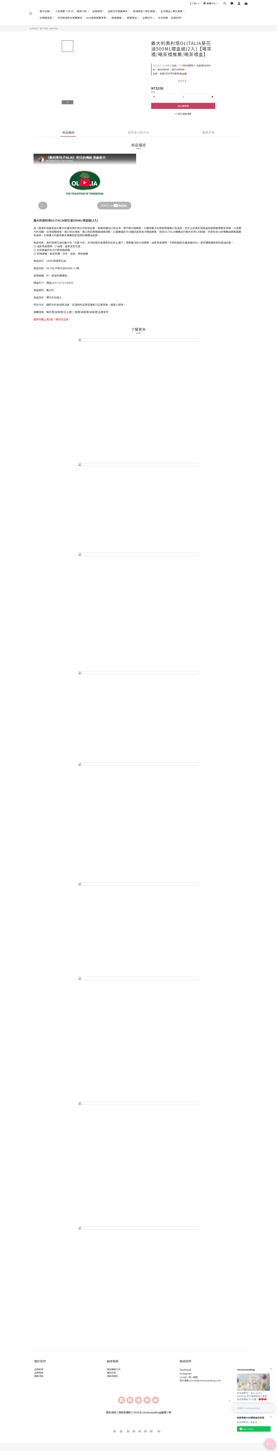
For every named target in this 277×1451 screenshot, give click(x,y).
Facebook (185, 1369)
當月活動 (45, 11)
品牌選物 (97, 11)
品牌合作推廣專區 (118, 11)
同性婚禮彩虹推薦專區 (70, 17)
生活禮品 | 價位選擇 (171, 11)
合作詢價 (163, 17)
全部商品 (33, 28)
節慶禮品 (132, 17)
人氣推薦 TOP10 (64, 11)
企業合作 (147, 17)
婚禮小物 (82, 11)
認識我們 (176, 17)
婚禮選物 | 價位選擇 (144, 11)
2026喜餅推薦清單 (96, 17)
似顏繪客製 (46, 17)
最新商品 (54, 28)
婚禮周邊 (117, 17)
